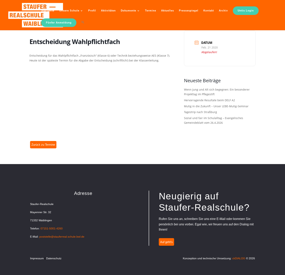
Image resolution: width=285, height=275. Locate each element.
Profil (92, 10)
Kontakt (208, 10)
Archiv (223, 10)
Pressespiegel (188, 10)
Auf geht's (166, 242)
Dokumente (128, 10)
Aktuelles (167, 10)
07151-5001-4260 (52, 228)
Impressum (37, 258)
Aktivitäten (108, 10)
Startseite (47, 10)
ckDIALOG (238, 258)
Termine (150, 10)
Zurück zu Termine (43, 144)
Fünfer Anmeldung (59, 22)
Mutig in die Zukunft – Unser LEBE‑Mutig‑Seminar (216, 106)
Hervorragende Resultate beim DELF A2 (209, 100)
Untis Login (246, 10)
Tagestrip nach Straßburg (200, 112)
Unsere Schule (69, 10)
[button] (82, 25)
